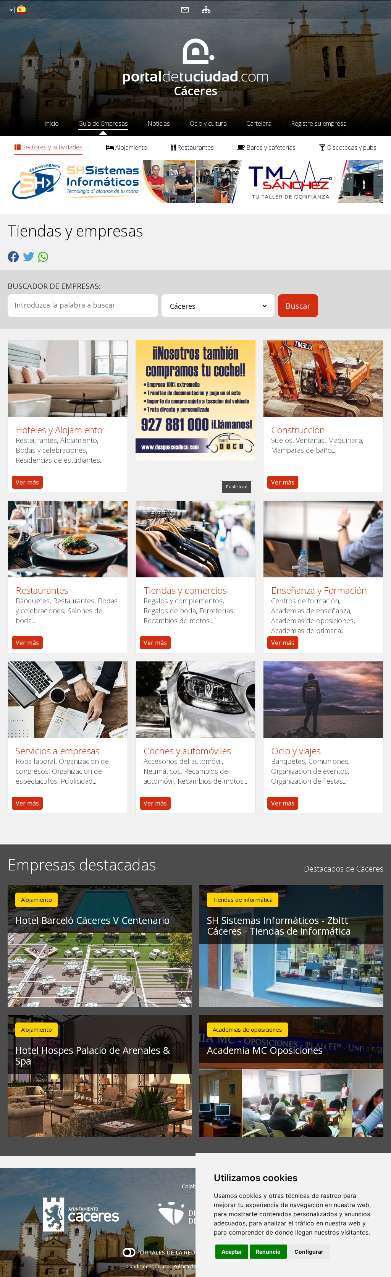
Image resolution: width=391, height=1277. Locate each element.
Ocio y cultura (208, 123)
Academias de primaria (306, 630)
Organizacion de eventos (309, 771)
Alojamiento (130, 147)
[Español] (17, 10)
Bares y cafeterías (270, 147)
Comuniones (328, 761)
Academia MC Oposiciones (265, 1050)
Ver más (27, 482)
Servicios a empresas (58, 750)
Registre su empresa (319, 123)
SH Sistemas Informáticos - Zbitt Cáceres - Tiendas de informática (279, 926)
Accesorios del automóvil (183, 761)
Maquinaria (345, 440)
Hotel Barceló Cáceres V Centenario (92, 920)
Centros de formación (305, 600)
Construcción (298, 430)
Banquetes (33, 600)
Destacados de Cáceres (343, 869)
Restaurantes (195, 147)
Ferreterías (216, 610)
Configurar (308, 1251)
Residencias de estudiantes (58, 460)
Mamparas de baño (301, 450)
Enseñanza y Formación (319, 590)
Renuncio (268, 1251)
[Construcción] (323, 378)
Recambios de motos (177, 620)
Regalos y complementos (183, 600)
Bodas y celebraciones (51, 450)
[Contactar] (185, 9)
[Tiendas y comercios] (195, 539)
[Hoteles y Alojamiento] (68, 378)
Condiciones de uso (148, 1266)
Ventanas (310, 440)
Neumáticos (162, 771)
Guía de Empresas (103, 123)
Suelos (281, 440)
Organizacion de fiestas (307, 781)
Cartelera (258, 123)
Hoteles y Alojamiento (59, 430)
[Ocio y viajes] (323, 699)
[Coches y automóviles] (195, 699)
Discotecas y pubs (350, 147)
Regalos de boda (170, 610)
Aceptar (231, 1251)
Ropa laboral (35, 761)
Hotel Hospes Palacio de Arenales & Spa (92, 1056)
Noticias (158, 123)
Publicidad (77, 781)
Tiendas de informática (243, 899)
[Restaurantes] (68, 539)
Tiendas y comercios (185, 590)
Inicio (51, 123)
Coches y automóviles (187, 750)
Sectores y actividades (51, 147)
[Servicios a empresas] (68, 699)
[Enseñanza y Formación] (323, 539)
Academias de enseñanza (310, 610)
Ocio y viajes (296, 750)
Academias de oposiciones (312, 620)
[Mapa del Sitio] (206, 9)
